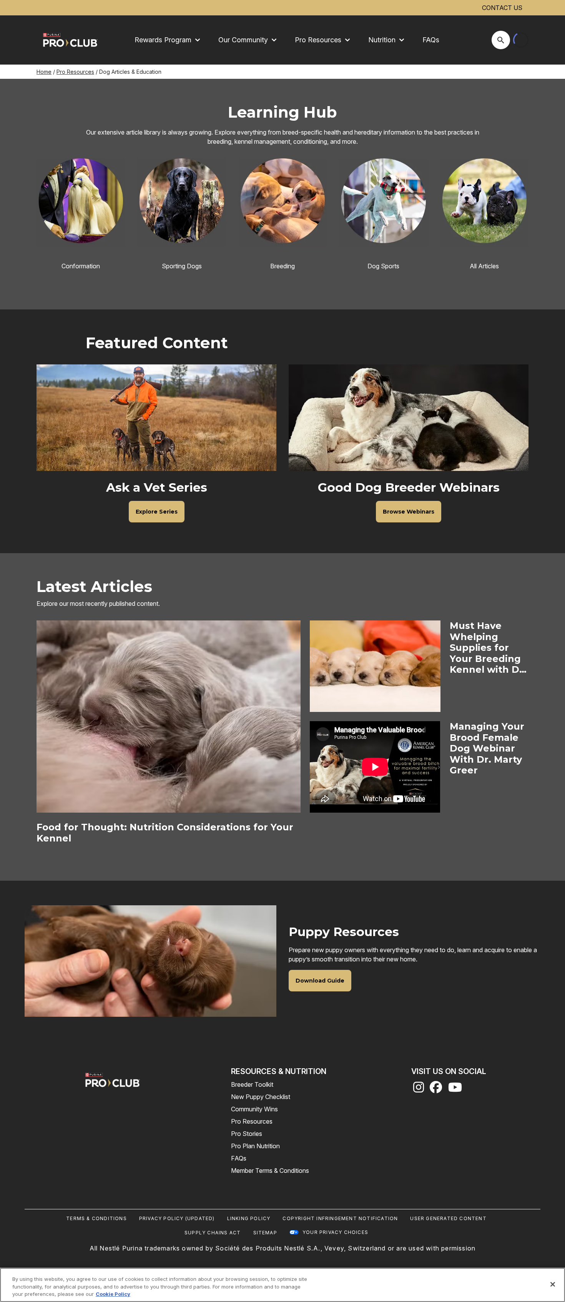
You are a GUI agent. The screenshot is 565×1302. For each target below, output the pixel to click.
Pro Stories (246, 1133)
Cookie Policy (113, 1294)
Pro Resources (75, 71)
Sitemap (265, 1232)
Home (44, 71)
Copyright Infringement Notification (340, 1218)
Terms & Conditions (96, 1218)
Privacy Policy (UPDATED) (177, 1218)
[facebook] (436, 1089)
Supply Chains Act (212, 1232)
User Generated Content (448, 1218)
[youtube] (455, 1089)
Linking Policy (249, 1218)
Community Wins (254, 1109)
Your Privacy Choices (335, 1232)
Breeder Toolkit (252, 1084)
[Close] (552, 1284)
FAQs (430, 40)
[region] (282, 1285)
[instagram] (418, 1089)
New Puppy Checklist (260, 1097)
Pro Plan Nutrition (255, 1146)
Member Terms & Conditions (270, 1170)
